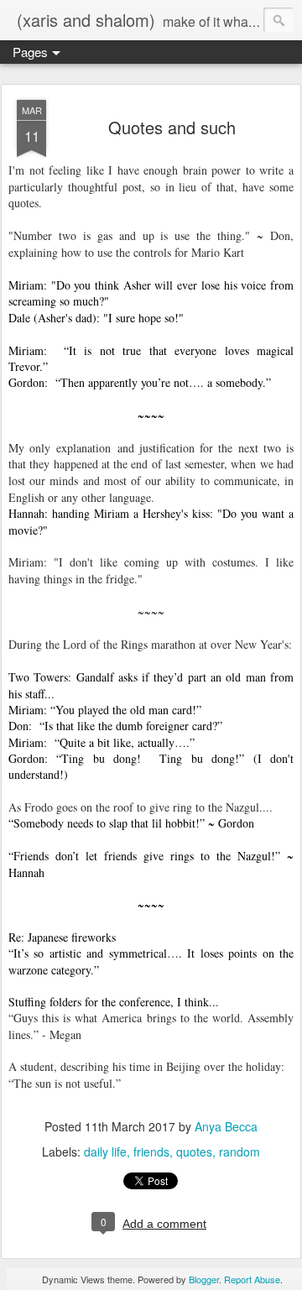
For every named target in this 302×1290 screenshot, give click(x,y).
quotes (194, 1151)
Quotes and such (172, 127)
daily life (105, 1151)
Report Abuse (252, 1279)
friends (151, 1151)
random (239, 1151)
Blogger (204, 1279)
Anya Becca (226, 1126)
